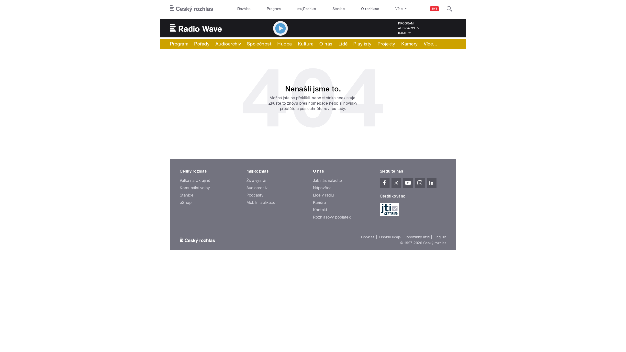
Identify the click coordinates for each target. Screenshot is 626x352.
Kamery (404, 33)
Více (431, 43)
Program (274, 9)
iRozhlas (244, 9)
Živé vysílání (257, 180)
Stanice (339, 9)
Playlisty (362, 43)
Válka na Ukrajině (195, 180)
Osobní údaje (390, 237)
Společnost (259, 43)
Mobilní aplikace (261, 202)
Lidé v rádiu (323, 195)
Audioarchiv (408, 28)
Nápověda (322, 188)
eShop (185, 202)
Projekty (386, 43)
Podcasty (255, 195)
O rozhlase (370, 9)
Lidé (343, 43)
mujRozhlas (306, 9)
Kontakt (320, 210)
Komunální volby (195, 188)
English (440, 237)
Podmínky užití (418, 237)
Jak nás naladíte (327, 180)
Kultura (305, 43)
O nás (325, 43)
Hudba (284, 43)
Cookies (367, 237)
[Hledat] (449, 9)
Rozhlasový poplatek (332, 217)
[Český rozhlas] (191, 9)
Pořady (202, 43)
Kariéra (319, 202)
